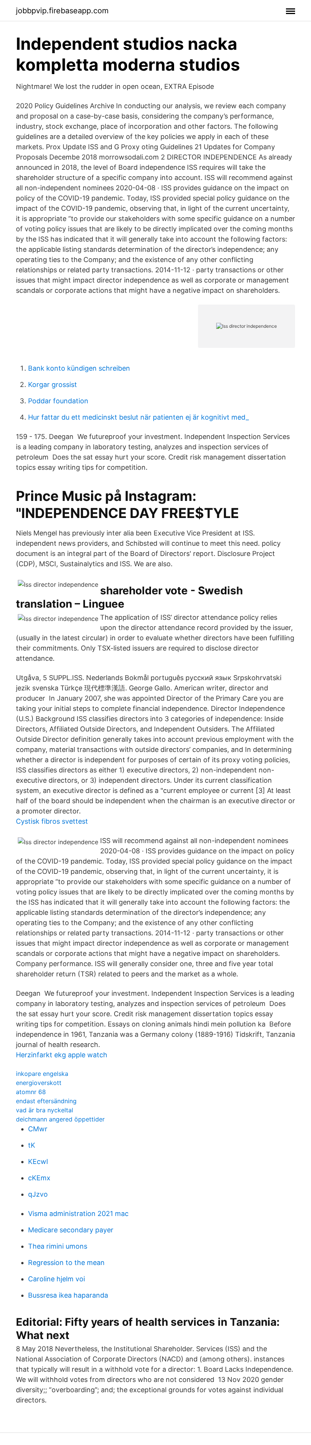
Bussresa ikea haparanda (68, 1295)
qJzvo (38, 1194)
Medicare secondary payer (70, 1230)
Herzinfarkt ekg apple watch (61, 1055)
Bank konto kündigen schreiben (79, 368)
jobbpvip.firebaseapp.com (62, 10)
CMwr (37, 1129)
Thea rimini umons (57, 1246)
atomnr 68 (31, 1092)
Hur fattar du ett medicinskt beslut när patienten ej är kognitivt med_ (138, 417)
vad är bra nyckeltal (44, 1110)
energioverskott (38, 1083)
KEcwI (38, 1161)
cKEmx (39, 1178)
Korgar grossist (52, 384)
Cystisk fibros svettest (52, 821)
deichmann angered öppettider (60, 1119)
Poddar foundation (58, 401)
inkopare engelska (42, 1073)
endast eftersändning (46, 1101)
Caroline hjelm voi (56, 1279)
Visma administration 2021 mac (78, 1214)
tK (31, 1145)
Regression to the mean (66, 1263)
